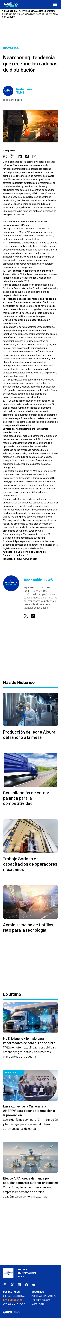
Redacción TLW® (24, 88)
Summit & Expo (27, 1270)
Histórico (11, 45)
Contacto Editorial (14, 1293)
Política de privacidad (44, 1293)
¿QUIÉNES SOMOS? (41, 1297)
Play (21, 1273)
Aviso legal (38, 1301)
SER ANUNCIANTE (13, 1297)
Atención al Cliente (14, 1301)
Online (22, 1266)
